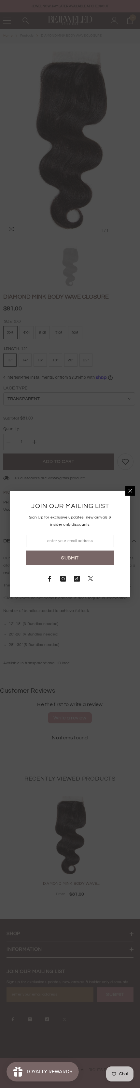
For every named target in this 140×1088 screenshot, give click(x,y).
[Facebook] (49, 578)
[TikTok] (77, 578)
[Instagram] (63, 578)
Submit (70, 558)
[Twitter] (90, 578)
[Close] (130, 491)
